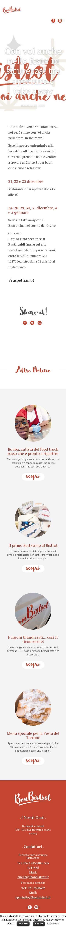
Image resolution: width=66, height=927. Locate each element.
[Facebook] (53, 21)
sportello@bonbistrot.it (33, 897)
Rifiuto (39, 923)
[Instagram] (60, 21)
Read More (53, 923)
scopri (33, 477)
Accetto (23, 923)
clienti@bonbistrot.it (33, 877)
